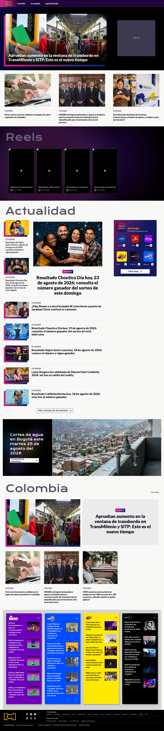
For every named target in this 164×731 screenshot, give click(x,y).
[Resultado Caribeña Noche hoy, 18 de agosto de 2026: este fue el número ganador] (17, 396)
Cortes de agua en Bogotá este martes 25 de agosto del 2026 (26, 444)
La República (133, 714)
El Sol (102, 714)
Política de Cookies (84, 725)
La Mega (96, 714)
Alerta (89, 714)
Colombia (21, 3)
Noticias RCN (66, 714)
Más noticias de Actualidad (53, 410)
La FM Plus (117, 714)
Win (146, 714)
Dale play (133, 271)
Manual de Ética (63, 721)
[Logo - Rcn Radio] (8, 3)
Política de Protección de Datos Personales (65, 725)
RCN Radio (57, 714)
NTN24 (141, 714)
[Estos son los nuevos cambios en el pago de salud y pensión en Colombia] (28, 90)
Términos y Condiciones (44, 725)
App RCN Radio (51, 3)
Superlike (124, 714)
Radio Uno (108, 714)
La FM (73, 714)
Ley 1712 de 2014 (74, 721)
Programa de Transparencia (88, 721)
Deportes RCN (81, 714)
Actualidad (35, 3)
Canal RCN (49, 714)
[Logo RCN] (10, 716)
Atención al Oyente (51, 721)
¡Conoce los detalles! (17, 460)
